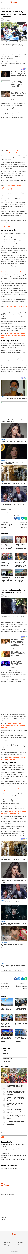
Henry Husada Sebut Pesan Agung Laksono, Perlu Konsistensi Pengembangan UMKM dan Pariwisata (20, 547)
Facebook (8, 1242)
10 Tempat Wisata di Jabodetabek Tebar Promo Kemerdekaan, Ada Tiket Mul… (16, 1093)
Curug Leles (4, 970)
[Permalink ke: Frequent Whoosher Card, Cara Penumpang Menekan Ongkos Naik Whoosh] (7, 1032)
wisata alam (6, 1056)
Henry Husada (6, 1061)
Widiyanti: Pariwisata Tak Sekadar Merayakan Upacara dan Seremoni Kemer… (16, 1117)
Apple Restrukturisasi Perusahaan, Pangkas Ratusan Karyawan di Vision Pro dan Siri (20, 1009)
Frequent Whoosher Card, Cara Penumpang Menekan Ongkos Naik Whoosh (6, 1039)
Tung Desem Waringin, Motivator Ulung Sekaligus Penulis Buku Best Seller (6, 579)
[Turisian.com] (14, 2)
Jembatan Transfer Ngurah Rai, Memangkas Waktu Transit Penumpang (21, 1039)
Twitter (21, 1242)
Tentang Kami (4, 1217)
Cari (1, 1132)
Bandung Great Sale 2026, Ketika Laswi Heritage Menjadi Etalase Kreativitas (6, 1024)
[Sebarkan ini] (15, 518)
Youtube (21, 1245)
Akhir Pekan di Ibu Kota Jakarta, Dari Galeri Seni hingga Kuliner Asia (21, 1023)
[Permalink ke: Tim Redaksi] (2, 19)
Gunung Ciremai (12, 970)
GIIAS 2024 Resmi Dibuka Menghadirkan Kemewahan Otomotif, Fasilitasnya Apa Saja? (11, 187)
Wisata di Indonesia (19, 512)
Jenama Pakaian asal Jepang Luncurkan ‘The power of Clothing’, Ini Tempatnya (6, 987)
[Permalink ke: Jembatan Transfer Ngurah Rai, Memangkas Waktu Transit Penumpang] (21, 1032)
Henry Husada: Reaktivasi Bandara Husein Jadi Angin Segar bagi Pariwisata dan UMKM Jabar (7, 547)
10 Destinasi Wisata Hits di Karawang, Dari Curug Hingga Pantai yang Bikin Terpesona (14, 725)
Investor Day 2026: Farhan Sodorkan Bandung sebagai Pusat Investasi (16, 1111)
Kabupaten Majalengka (6, 973)
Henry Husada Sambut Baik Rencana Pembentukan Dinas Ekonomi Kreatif (6, 563)
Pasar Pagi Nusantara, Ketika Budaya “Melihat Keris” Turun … (16, 1086)
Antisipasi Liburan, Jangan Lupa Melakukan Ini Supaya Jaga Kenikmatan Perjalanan (21, 579)
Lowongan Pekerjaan (5, 1222)
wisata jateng (6, 1053)
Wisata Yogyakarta (7, 1058)
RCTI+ (15, 973)
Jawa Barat (20, 970)
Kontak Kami (3, 1219)
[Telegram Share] (22, 518)
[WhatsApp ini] (25, 518)
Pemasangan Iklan (5, 1224)
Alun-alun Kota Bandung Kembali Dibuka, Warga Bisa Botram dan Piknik (16, 1105)
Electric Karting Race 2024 (7, 509)
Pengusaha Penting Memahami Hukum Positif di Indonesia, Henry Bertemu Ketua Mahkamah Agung (20, 563)
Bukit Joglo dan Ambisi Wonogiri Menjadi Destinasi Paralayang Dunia (6, 1009)
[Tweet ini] (18, 518)
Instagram (8, 1245)
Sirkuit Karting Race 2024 (7, 512)
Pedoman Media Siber (13, 1237)
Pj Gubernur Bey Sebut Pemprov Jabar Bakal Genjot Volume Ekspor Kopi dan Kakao (13, 335)
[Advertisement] (14, 134)
